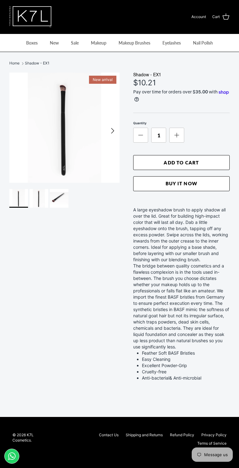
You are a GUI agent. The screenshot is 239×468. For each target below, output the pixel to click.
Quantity (140, 123)
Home (14, 63)
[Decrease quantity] (140, 135)
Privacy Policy (214, 435)
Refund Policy (182, 435)
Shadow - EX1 (37, 63)
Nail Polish (203, 42)
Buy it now (181, 183)
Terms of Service (212, 443)
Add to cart (181, 162)
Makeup (98, 42)
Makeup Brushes (134, 42)
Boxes (32, 42)
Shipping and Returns (144, 435)
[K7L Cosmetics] (30, 16)
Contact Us (109, 435)
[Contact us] (11, 456)
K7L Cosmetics (23, 437)
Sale (75, 42)
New (54, 42)
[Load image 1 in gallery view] (64, 128)
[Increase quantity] (176, 135)
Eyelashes (171, 42)
